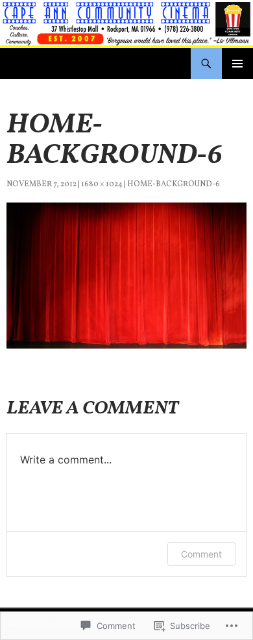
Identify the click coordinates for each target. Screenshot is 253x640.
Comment (201, 554)
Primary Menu (237, 63)
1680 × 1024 (102, 184)
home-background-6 (173, 184)
